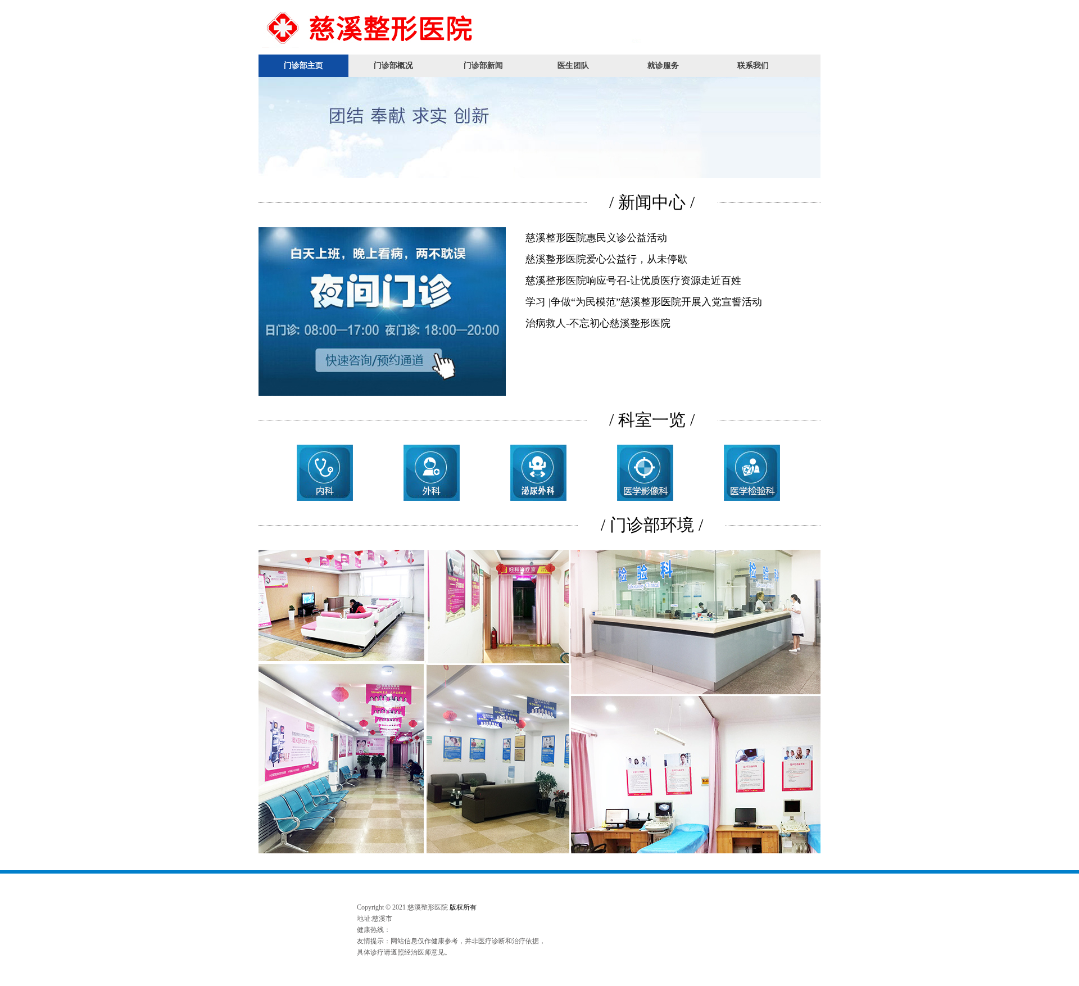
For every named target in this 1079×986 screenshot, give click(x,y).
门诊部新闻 (483, 65)
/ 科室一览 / (652, 419)
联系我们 (753, 65)
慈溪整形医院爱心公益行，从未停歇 (606, 259)
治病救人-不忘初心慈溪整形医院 (597, 323)
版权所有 (463, 907)
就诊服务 (663, 65)
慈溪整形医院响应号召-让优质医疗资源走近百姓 (633, 280)
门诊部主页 (303, 65)
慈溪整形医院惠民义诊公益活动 (596, 237)
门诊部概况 (393, 65)
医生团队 (573, 65)
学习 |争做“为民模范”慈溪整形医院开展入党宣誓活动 (643, 301)
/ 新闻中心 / (652, 202)
